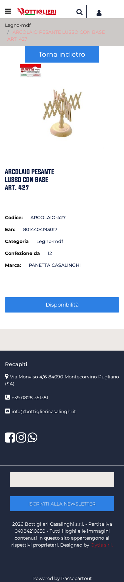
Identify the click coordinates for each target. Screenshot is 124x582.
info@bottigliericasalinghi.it (44, 411)
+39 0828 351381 (30, 398)
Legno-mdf (18, 25)
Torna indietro (62, 54)
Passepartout (76, 578)
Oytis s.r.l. (102, 545)
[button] (62, 106)
